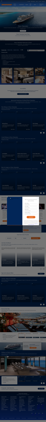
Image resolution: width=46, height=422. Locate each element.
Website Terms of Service (31, 224)
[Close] (38, 198)
